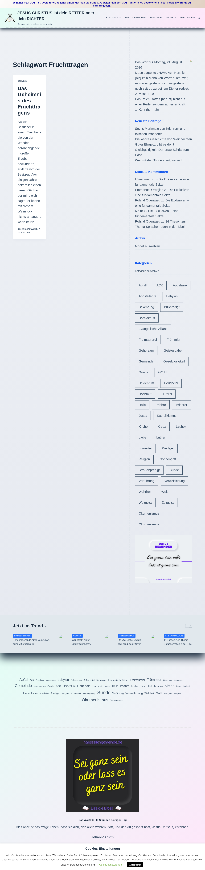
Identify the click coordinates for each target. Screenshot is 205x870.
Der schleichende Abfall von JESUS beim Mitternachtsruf (31, 642)
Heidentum (146, 383)
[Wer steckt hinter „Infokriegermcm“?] (64, 639)
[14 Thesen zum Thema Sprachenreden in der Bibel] (156, 639)
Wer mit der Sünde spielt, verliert (158, 160)
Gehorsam (146, 350)
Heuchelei (171, 383)
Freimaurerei (148, 339)
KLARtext (171, 18)
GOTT (162, 372)
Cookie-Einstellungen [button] (111, 864)
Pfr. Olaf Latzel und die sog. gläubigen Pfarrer (129, 642)
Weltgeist (145, 502)
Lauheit (181, 426)
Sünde (174, 470)
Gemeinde (146, 361)
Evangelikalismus (22, 636)
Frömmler (173, 339)
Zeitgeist (168, 502)
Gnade (143, 372)
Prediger (168, 448)
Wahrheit (145, 491)
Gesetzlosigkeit (174, 361)
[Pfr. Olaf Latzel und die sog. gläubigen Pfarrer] (110, 639)
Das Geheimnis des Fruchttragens (29, 100)
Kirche (143, 426)
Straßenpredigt (149, 470)
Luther (160, 437)
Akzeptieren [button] (135, 864)
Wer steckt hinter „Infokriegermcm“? (81, 642)
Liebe (142, 437)
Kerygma (23, 81)
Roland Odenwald (147, 200)
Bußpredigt (172, 307)
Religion (144, 459)
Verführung (146, 481)
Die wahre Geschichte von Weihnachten (163, 139)
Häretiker (77, 636)
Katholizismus (166, 415)
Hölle (142, 405)
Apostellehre (147, 296)
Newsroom (156, 18)
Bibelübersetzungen (191, 18)
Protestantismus (126, 636)
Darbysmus (147, 318)
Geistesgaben (173, 350)
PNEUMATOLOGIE (174, 636)
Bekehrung (146, 307)
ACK (159, 285)
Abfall (143, 285)
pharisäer (145, 448)
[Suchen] (199, 18)
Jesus (143, 415)
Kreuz (162, 426)
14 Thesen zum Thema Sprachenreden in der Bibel (178, 642)
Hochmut (145, 394)
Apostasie (180, 285)
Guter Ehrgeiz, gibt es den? (154, 144)
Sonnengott (168, 459)
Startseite (112, 18)
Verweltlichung (174, 481)
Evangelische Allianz (153, 329)
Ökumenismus (149, 513)
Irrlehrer (181, 405)
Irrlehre (161, 405)
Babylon (172, 296)
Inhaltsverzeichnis (135, 18)
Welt (164, 491)
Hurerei (166, 394)
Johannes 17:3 (102, 837)
